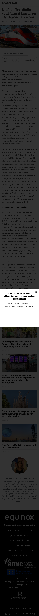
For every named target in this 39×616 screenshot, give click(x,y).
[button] (36, 292)
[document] (19, 308)
